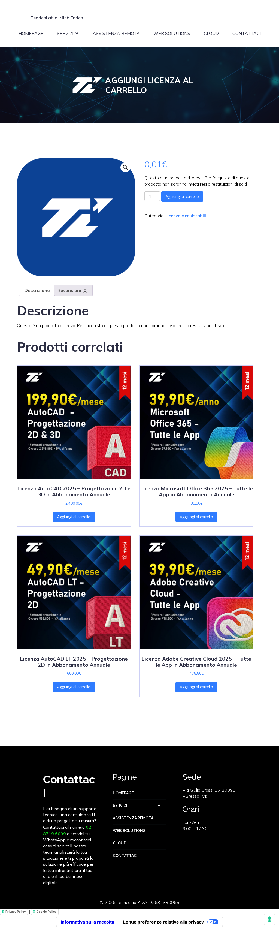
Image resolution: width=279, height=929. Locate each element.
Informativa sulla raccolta (87, 922)
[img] (158, 805)
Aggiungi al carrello (182, 196)
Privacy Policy (15, 911)
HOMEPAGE (31, 33)
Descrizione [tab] (37, 290)
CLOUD (211, 33)
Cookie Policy (46, 911)
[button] (125, 167)
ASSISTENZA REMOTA (116, 33)
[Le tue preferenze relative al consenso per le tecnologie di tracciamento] (269, 919)
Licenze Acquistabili (185, 215)
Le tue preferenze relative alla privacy (163, 922)
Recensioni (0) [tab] (72, 290)
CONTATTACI (246, 33)
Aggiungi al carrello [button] (73, 516)
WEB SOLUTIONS (171, 33)
